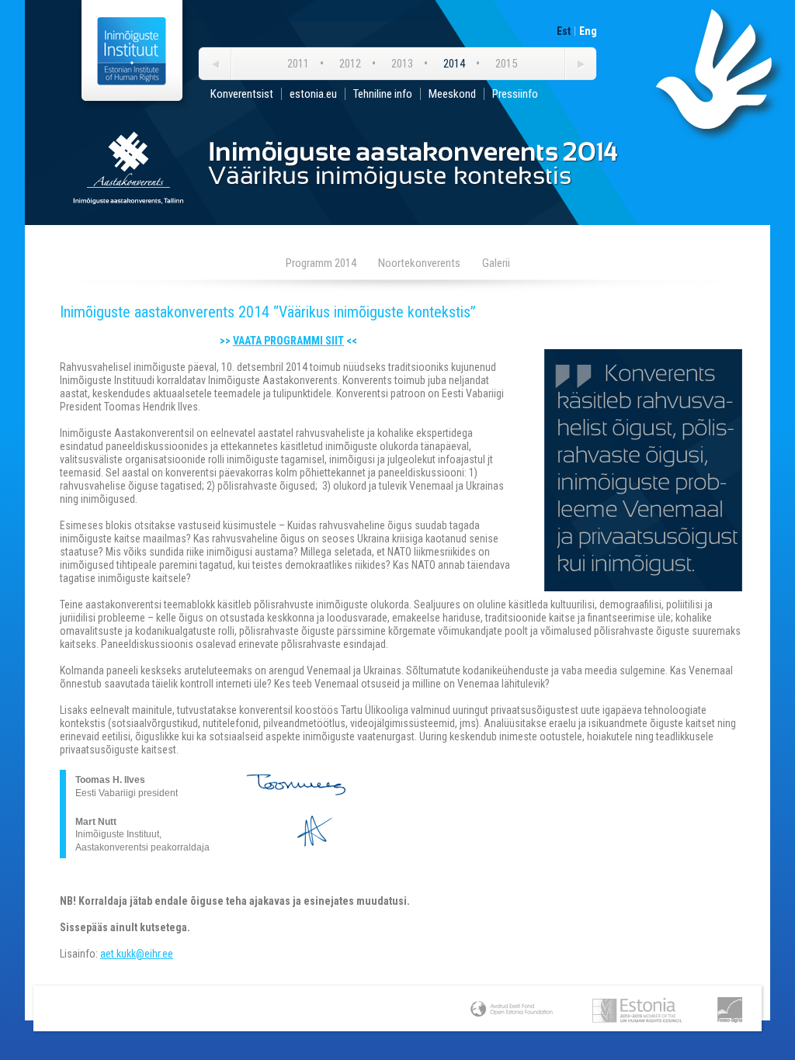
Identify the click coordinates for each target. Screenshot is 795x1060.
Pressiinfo (515, 94)
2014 (454, 64)
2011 (298, 64)
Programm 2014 (321, 263)
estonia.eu (313, 94)
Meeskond (452, 94)
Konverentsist (241, 94)
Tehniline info (382, 94)
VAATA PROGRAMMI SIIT (288, 340)
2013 (402, 64)
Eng (588, 31)
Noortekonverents (419, 263)
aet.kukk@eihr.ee (136, 953)
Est (564, 31)
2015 (506, 64)
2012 (350, 64)
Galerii (496, 263)
